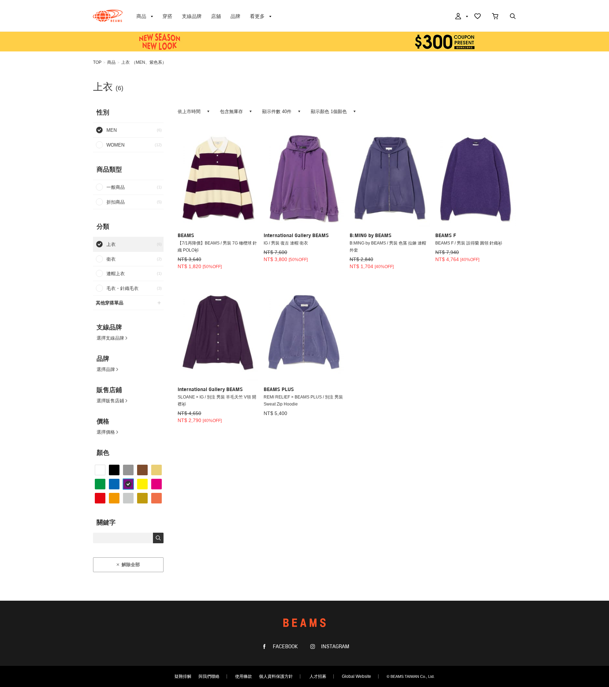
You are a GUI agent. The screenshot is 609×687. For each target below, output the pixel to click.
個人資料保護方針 (276, 676)
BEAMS (108, 16)
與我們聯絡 (209, 676)
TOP (97, 62)
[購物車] (495, 16)
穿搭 (167, 16)
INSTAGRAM (334, 646)
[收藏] (477, 16)
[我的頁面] (461, 16)
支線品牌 (192, 16)
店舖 (216, 16)
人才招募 (317, 676)
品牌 (235, 16)
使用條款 (243, 676)
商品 (111, 62)
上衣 (125, 62)
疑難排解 (182, 676)
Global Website (356, 676)
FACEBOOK (284, 646)
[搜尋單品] (513, 16)
